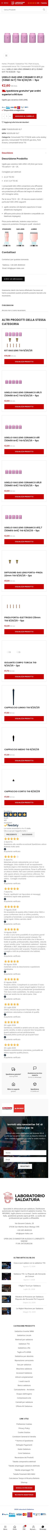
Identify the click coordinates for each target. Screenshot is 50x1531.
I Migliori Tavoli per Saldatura (29, 1286)
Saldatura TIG (24, 1344)
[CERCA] (44, 9)
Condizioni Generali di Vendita (24, 1437)
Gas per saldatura (24, 1365)
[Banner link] (7, 1108)
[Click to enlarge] (6, 55)
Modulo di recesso (24, 1488)
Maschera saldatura (24, 1369)
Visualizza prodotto (24, 362)
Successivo (27, 834)
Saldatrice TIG (21, 64)
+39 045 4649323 (24, 1230)
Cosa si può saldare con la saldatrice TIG (29, 1263)
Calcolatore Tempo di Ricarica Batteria (24, 1478)
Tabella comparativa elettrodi (24, 1461)
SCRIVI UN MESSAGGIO (13, 279)
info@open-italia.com (24, 1233)
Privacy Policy (24, 1428)
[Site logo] (18, 3)
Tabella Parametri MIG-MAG (24, 1474)
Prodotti (11, 64)
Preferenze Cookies (24, 1424)
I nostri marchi (24, 1381)
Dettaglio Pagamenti (24, 1445)
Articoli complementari (24, 1377)
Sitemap (24, 1482)
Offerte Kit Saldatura (24, 1406)
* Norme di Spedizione (24, 1441)
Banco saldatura (24, 1385)
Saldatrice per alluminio (24, 1356)
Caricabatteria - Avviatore (24, 1390)
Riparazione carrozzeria (24, 1360)
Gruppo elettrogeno (24, 1394)
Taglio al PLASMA (24, 1352)
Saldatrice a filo (24, 1348)
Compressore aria (24, 1398)
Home (4, 64)
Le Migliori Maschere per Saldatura (29, 1308)
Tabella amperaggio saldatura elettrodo (24, 1466)
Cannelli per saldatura (24, 1402)
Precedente (11, 834)
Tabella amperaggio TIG (24, 1470)
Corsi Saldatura (24, 1453)
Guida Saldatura (24, 1449)
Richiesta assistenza (24, 1495)
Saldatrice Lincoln (24, 1335)
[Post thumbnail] (6, 1265)
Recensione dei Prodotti (24, 1457)
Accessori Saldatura (24, 1373)
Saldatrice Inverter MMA (24, 1331)
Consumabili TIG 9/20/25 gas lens (22, 140)
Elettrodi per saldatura (24, 1340)
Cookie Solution (24, 1432)
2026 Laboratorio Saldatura (24, 1509)
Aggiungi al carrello (24, 116)
